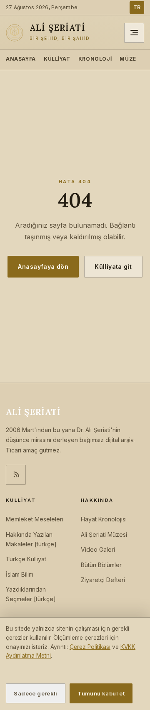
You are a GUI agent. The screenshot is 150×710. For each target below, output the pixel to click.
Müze (128, 59)
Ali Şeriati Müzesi (104, 534)
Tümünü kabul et (101, 693)
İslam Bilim (19, 574)
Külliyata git (113, 266)
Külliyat (57, 59)
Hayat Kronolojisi (104, 519)
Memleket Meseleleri (34, 519)
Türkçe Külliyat (26, 559)
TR (136, 7)
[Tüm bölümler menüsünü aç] (134, 33)
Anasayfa (21, 59)
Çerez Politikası (90, 647)
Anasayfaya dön (43, 266)
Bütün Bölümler (101, 564)
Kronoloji (95, 59)
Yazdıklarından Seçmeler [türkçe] (31, 594)
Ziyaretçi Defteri (103, 579)
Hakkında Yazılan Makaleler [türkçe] (31, 539)
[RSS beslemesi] (16, 475)
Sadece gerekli (35, 693)
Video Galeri (98, 549)
